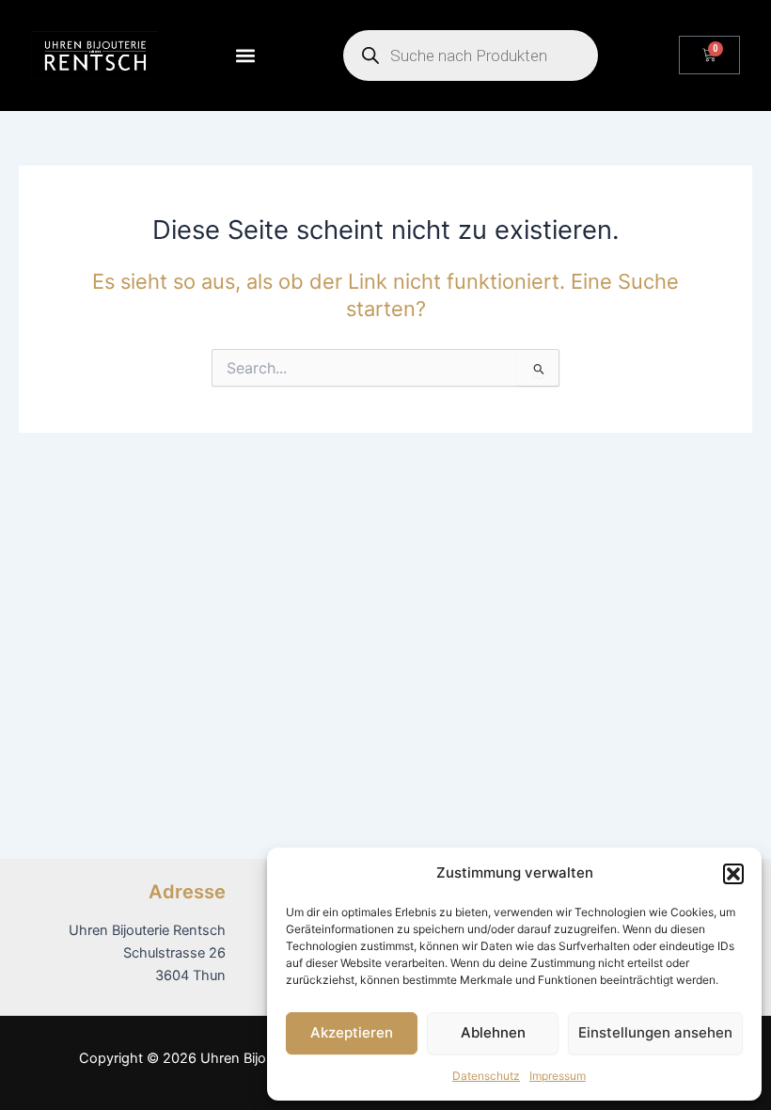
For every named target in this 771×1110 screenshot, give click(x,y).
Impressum (557, 1076)
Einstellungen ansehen (655, 1032)
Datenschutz (486, 1076)
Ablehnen (493, 1032)
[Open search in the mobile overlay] (470, 55)
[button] (733, 873)
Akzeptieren (351, 1032)
